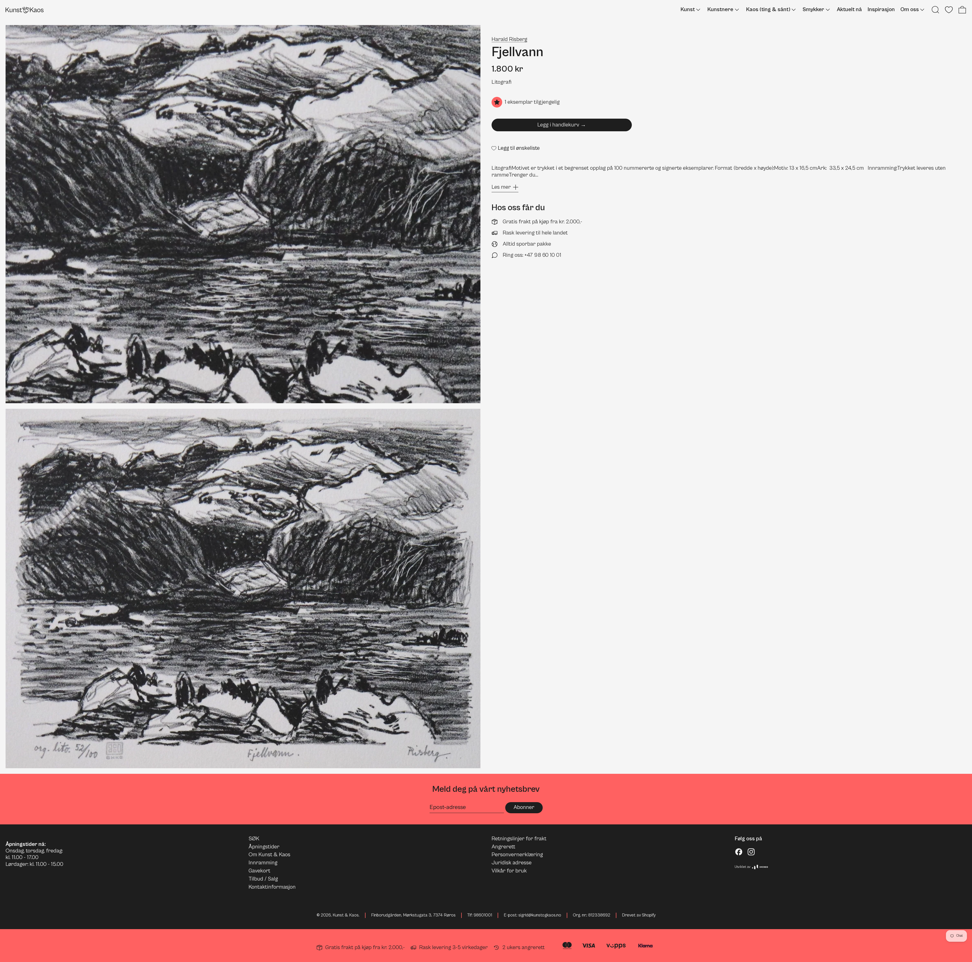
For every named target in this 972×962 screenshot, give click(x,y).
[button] (935, 9)
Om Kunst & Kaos (269, 854)
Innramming (263, 863)
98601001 (483, 915)
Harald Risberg (509, 39)
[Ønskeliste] (949, 9)
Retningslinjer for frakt (519, 839)
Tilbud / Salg (263, 879)
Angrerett (503, 847)
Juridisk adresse (512, 863)
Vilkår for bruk (509, 871)
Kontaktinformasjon (272, 887)
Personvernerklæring (517, 854)
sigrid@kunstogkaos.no (539, 915)
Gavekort (259, 871)
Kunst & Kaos (346, 915)
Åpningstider (264, 847)
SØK (254, 839)
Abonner (524, 807)
